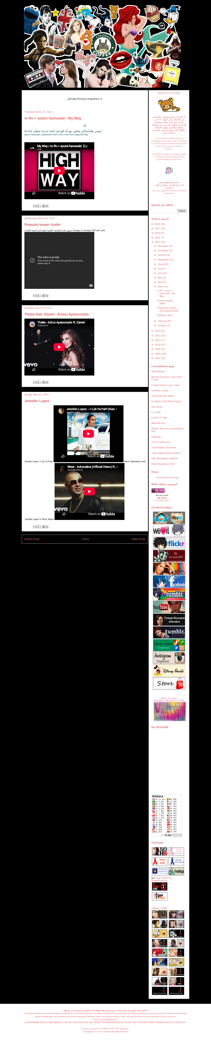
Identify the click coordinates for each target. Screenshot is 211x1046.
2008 (158, 353)
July (160, 268)
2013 (158, 331)
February (163, 321)
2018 (158, 224)
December (163, 246)
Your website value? (162, 500)
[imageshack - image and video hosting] (159, 900)
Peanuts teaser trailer (42, 225)
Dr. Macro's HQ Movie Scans (166, 401)
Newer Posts (31, 539)
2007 (158, 358)
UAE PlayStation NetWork (164, 458)
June (161, 273)
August (162, 264)
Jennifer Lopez (36, 401)
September (164, 259)
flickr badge (173, 477)
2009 (158, 349)
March (161, 286)
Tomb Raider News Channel (166, 453)
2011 (158, 340)
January (162, 325)
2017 (158, 228)
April (160, 282)
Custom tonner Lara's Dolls (165, 385)
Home (85, 539)
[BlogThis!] (37, 206)
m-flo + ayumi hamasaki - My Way (52, 118)
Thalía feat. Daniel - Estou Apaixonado (56, 314)
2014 (158, 242)
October (162, 255)
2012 (158, 335)
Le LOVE (156, 412)
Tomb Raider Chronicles (163, 447)
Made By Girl (158, 423)
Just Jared (156, 406)
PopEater (156, 436)
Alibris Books (158, 371)
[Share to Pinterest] (47, 206)
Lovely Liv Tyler (159, 417)
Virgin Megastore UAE (162, 464)
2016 (158, 233)
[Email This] (34, 206)
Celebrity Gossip (159, 390)
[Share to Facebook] (43, 206)
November (163, 250)
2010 (158, 344)
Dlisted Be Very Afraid (162, 396)
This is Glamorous (160, 442)
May (160, 277)
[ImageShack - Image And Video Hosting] (169, 111)
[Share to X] (40, 206)
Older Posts (138, 539)
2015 (158, 237)
